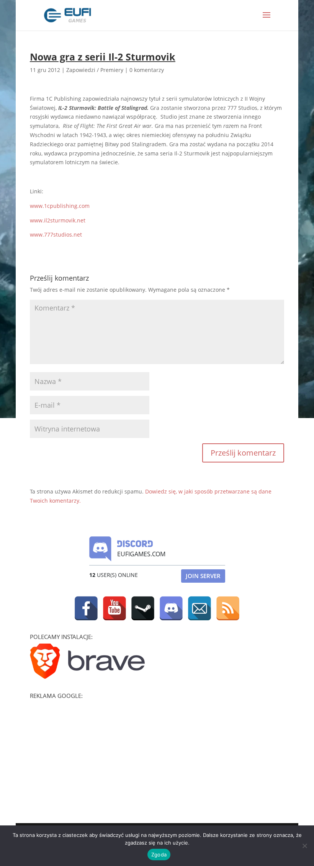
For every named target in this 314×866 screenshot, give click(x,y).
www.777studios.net (56, 234)
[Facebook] (86, 608)
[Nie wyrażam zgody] (304, 846)
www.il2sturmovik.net (57, 220)
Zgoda (159, 854)
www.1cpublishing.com (60, 205)
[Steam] (143, 608)
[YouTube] (114, 608)
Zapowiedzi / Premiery (94, 70)
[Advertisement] (87, 750)
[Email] (199, 608)
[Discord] (171, 608)
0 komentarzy (146, 70)
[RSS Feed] (228, 608)
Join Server (203, 576)
